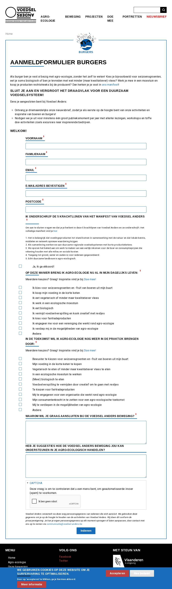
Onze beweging (18, 566)
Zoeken (163, 10)
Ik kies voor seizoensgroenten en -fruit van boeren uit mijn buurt (72, 287)
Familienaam (35, 154)
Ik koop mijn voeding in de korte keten (56, 292)
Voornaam (34, 138)
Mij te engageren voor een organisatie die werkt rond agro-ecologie (74, 394)
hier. (55, 231)
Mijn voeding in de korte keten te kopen (57, 364)
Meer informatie (31, 584)
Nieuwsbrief (157, 16)
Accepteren (117, 573)
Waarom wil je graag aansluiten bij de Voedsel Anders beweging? (80, 416)
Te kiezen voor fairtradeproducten (53, 389)
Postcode (33, 201)
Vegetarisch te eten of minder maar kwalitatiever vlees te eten (71, 369)
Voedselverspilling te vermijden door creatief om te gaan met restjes (75, 384)
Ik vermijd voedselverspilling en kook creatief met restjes (68, 313)
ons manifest (110, 84)
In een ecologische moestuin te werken (57, 374)
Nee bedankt (142, 573)
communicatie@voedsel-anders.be (64, 524)
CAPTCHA (36, 483)
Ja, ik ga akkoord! (43, 266)
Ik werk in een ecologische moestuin (55, 303)
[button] (86, 483)
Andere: (37, 333)
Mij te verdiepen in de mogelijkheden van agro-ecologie (67, 404)
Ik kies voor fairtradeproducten (51, 318)
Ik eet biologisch (42, 308)
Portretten (132, 16)
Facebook (65, 556)
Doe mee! (90, 279)
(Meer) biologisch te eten (48, 379)
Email (30, 170)
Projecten (94, 16)
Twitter (63, 560)
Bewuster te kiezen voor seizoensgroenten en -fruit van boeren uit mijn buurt (80, 359)
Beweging (73, 16)
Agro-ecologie (17, 562)
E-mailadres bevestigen (45, 185)
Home (9, 33)
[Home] (20, 8)
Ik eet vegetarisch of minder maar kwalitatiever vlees (65, 298)
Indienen (86, 530)
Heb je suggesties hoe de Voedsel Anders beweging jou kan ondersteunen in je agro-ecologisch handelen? (75, 448)
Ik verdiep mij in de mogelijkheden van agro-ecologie (65, 328)
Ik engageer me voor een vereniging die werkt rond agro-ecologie (73, 323)
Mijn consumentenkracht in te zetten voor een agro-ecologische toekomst (78, 399)
